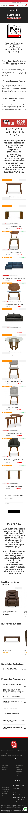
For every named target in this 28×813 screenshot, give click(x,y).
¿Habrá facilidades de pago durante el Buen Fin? (12, 728)
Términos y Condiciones (5, 810)
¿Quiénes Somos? (5, 763)
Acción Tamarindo (5, 765)
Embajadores (4, 793)
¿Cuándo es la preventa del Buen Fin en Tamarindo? (12, 702)
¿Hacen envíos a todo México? (10, 708)
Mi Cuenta (3, 785)
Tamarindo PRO (19, 769)
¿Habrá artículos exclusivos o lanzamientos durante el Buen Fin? (14, 721)
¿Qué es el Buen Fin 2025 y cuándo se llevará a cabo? (12, 685)
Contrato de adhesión (22, 810)
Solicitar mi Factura (5, 787)
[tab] (14, 685)
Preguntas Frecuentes (19, 794)
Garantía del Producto (6, 789)
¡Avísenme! (14, 512)
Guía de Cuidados (5, 791)
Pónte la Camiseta (5, 767)
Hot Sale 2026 (18, 775)
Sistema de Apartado (19, 765)
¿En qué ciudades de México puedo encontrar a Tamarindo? (11, 714)
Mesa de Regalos (19, 771)
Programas (18, 767)
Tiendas (16, 792)
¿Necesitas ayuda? (18, 790)
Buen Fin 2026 (18, 777)
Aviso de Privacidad (14, 810)
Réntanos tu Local (5, 769)
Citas (3, 795)
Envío (17, 763)
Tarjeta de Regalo (19, 773)
